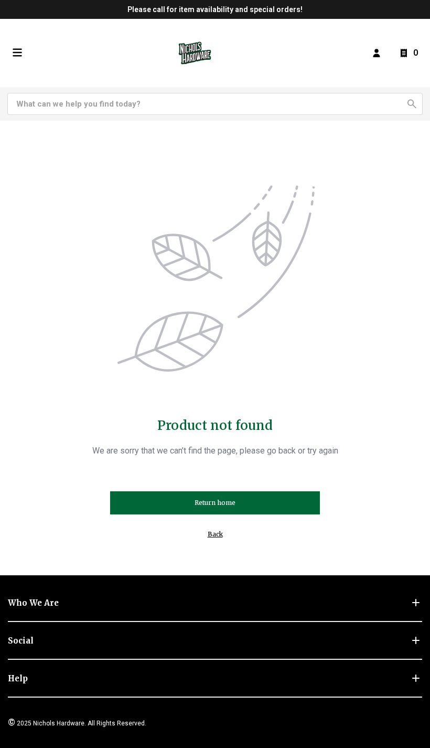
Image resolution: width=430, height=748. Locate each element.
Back (215, 534)
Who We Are (33, 603)
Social (21, 641)
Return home (215, 503)
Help (18, 678)
